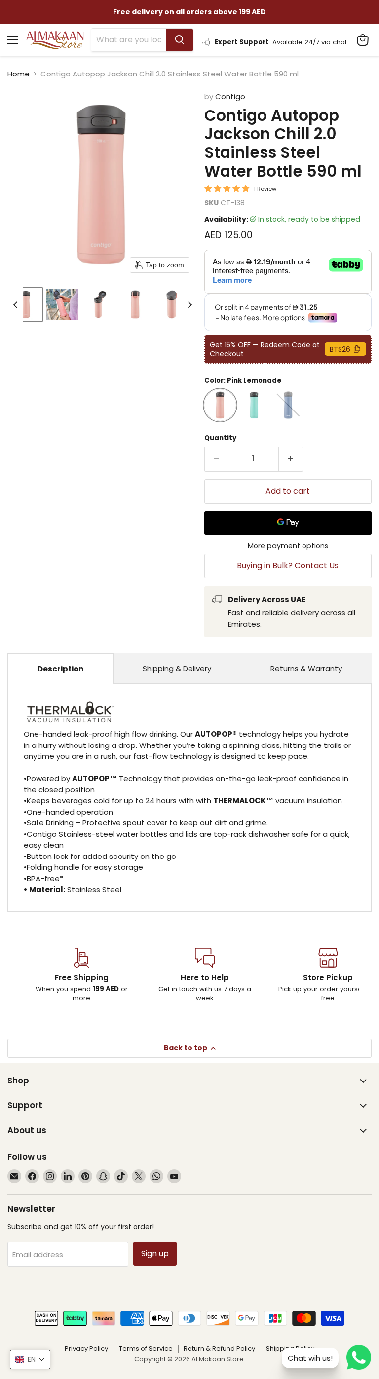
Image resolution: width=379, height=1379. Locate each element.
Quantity (220, 438)
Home (18, 74)
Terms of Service (146, 1348)
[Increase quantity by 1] (291, 459)
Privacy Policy (86, 1348)
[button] (25, 304)
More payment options (288, 546)
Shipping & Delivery (177, 668)
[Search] (179, 40)
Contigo (230, 96)
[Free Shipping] (81, 975)
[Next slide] (189, 304)
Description (60, 669)
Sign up (155, 1253)
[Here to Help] (204, 975)
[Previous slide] (15, 304)
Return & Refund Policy (219, 1348)
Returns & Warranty (306, 668)
